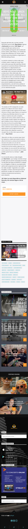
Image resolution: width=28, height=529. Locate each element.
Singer (14, 279)
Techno (13, 282)
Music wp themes (7, 274)
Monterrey (11, 270)
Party (14, 277)
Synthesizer (5, 282)
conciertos (16, 263)
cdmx (10, 263)
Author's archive (14, 194)
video (18, 282)
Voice (23, 282)
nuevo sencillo (6, 277)
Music (11, 9)
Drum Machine (17, 265)
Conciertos (5, 295)
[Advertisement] (14, 218)
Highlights (5, 320)
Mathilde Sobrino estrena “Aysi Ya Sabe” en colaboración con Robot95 (14, 383)
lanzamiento (18, 267)
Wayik (12, 515)
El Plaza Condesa (7, 267)
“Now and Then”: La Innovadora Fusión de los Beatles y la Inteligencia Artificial (14, 330)
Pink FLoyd (21, 277)
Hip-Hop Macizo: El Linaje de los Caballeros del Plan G (14, 355)
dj (10, 265)
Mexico (4, 270)
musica (18, 270)
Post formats (6, 279)
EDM (24, 265)
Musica (16, 9)
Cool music (5, 265)
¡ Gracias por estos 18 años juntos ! (14, 304)
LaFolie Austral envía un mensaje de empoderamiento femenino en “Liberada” (14, 403)
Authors (4, 263)
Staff (4, 313)
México (15, 274)
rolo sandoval (14, 31)
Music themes (14, 272)
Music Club (5, 272)
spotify (19, 279)
